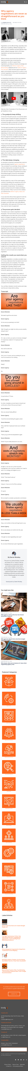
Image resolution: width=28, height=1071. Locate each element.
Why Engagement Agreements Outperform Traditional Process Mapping (13, 950)
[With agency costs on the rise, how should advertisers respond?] (14, 602)
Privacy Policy (23, 1053)
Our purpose (9, 688)
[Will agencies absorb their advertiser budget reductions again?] (14, 626)
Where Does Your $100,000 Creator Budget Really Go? (13, 926)
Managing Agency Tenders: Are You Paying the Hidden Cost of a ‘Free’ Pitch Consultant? (14, 960)
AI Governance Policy (18, 1066)
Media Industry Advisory (9, 757)
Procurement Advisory (9, 774)
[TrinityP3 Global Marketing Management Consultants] (4, 2)
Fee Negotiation (17, 22)
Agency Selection (9, 842)
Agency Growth (8, 825)
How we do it (9, 791)
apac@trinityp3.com (7, 1029)
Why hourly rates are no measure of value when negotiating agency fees (14, 663)
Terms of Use (15, 1064)
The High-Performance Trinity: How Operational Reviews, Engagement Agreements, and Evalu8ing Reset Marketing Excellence (11, 938)
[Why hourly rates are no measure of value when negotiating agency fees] (14, 650)
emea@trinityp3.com (7, 1045)
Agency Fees (9, 705)
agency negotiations (20, 164)
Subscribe (22, 1064)
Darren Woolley (7, 22)
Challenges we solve (9, 808)
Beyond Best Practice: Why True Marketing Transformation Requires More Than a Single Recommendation (14, 971)
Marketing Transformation (8, 859)
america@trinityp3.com (7, 1019)
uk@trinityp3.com (6, 1037)
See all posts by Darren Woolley (14, 581)
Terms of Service (6, 1055)
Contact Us (14, 1049)
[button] (24, 2)
